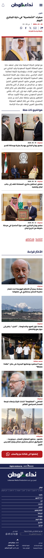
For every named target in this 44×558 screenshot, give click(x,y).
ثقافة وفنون (38, 510)
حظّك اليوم (39, 519)
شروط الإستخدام (38, 545)
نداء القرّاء (12, 490)
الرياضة (40, 513)
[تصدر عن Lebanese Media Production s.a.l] (22, 474)
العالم (40, 507)
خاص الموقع (4, 490)
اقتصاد (40, 504)
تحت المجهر (38, 498)
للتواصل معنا (26, 548)
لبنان (40, 487)
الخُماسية (39, 239)
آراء (41, 501)
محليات (28, 490)
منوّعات (40, 516)
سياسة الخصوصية (37, 548)
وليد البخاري (30, 239)
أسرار (24, 490)
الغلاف (40, 490)
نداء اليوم (35, 490)
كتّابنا (40, 495)
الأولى (40, 13)
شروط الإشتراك (26, 545)
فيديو (40, 526)
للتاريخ (40, 523)
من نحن (40, 543)
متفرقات (18, 490)
